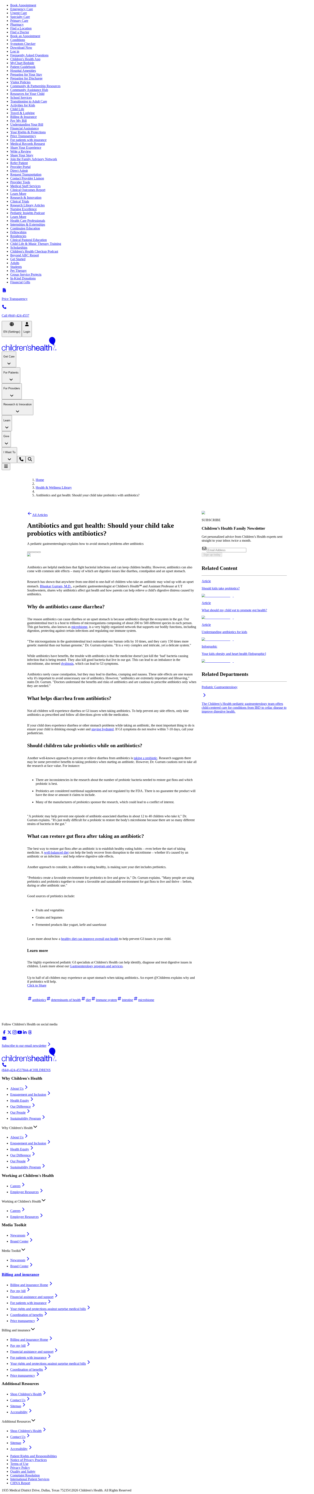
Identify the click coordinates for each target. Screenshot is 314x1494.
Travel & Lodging (22, 113)
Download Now (21, 47)
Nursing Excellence (23, 209)
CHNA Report (20, 1483)
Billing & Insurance (23, 117)
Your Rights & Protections (28, 132)
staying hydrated (102, 729)
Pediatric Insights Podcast (27, 213)
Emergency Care (21, 9)
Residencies (18, 236)
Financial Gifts (20, 282)
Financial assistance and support (31, 1297)
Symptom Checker (22, 44)
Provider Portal (20, 167)
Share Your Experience (25, 147)
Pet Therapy (18, 270)
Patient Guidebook (22, 67)
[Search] (30, 459)
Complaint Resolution (25, 1475)
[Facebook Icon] (32, 551)
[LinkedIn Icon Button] (35, 552)
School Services (21, 97)
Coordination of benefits (26, 1315)
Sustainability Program (25, 1118)
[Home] (157, 344)
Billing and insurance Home (29, 1285)
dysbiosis (67, 663)
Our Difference (20, 1106)
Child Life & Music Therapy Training (35, 244)
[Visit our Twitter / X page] (9, 1033)
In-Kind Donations (23, 278)
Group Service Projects (25, 274)
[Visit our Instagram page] (14, 1033)
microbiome (79, 627)
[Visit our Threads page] (29, 1033)
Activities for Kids (22, 105)
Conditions (17, 40)
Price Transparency (23, 136)
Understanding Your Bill (26, 124)
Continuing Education (25, 228)
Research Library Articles (27, 205)
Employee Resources (24, 1192)
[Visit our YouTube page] (19, 1033)
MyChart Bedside (22, 63)
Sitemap (15, 1406)
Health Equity (19, 1100)
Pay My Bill (18, 120)
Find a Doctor (19, 32)
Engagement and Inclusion (28, 1094)
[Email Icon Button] (39, 552)
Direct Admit (19, 170)
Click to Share (36, 985)
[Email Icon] (39, 551)
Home (40, 480)
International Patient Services (29, 1479)
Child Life (17, 109)
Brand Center (19, 1241)
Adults (14, 263)
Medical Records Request (27, 144)
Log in (14, 51)
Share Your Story (21, 155)
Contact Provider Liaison (27, 178)
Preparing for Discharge (26, 78)
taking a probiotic (145, 758)
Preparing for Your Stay (26, 74)
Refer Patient (19, 163)
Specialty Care (20, 17)
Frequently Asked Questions (29, 55)
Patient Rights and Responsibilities (33, 1456)
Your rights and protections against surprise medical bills (48, 1309)
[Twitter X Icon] (29, 551)
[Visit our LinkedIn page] (24, 1033)
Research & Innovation (25, 197)
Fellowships (18, 232)
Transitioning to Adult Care (28, 101)
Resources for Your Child (27, 94)
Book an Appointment (25, 36)
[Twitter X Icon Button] (29, 552)
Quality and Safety (22, 1471)
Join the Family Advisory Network (33, 159)
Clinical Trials (19, 201)
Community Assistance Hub (29, 90)
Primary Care (19, 20)
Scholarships (18, 247)
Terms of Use (19, 1464)
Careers (15, 1186)
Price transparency (22, 1321)
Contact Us (17, 1400)
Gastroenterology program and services (96, 966)
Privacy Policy (20, 1467)
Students (16, 267)
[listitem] (244, 588)
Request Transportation (25, 174)
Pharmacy (17, 24)
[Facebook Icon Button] (32, 552)
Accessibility (19, 1412)
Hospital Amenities (23, 70)
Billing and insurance (20, 1274)
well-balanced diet (56, 852)
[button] (157, 1127)
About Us (16, 1088)
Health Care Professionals (27, 220)
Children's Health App (25, 59)
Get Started (17, 259)
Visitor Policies (20, 82)
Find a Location (21, 28)
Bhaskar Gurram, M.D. (55, 586)
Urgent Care (18, 13)
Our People (18, 1112)
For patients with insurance (28, 140)
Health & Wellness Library (54, 487)
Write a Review (20, 151)
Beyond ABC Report (24, 255)
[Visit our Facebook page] (4, 1033)
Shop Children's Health (26, 1394)
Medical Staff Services (25, 186)
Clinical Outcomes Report (27, 190)
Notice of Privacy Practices (28, 1460)
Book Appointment (23, 5)
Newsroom (17, 1235)
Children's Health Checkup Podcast (34, 251)
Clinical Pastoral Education (28, 240)
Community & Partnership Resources (35, 86)
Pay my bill (18, 1291)
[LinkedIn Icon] (35, 551)
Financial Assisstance (24, 128)
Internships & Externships (27, 224)
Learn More (18, 194)
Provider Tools (20, 182)
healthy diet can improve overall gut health (89, 939)
